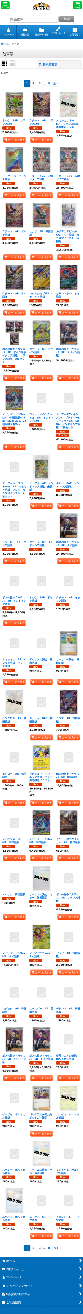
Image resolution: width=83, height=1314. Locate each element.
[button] (5, 5)
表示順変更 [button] (50, 64)
